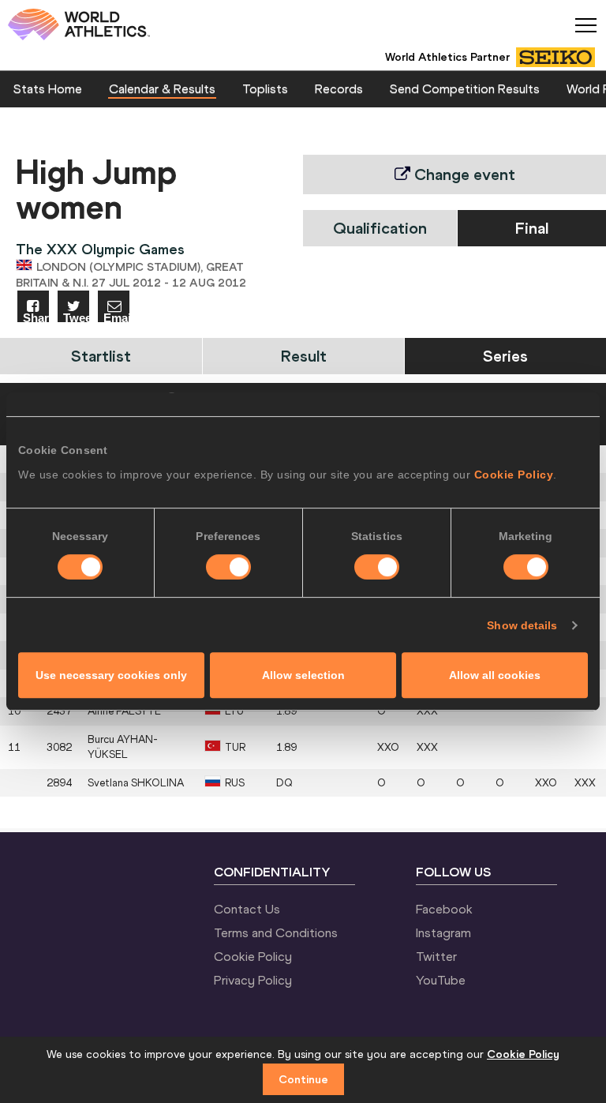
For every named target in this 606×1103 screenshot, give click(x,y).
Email (116, 317)
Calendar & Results (162, 88)
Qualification (380, 228)
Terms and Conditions (276, 932)
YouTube (441, 980)
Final (531, 228)
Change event (462, 174)
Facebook (444, 909)
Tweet (76, 317)
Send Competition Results (465, 88)
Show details (522, 625)
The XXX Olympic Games (100, 249)
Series (505, 356)
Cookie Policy (514, 474)
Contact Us (247, 909)
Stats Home (47, 88)
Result (304, 356)
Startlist (101, 356)
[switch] (228, 567)
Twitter (436, 956)
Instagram (443, 932)
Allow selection (303, 675)
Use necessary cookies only (111, 675)
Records (339, 88)
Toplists (265, 88)
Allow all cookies (495, 675)
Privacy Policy (253, 980)
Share (36, 317)
